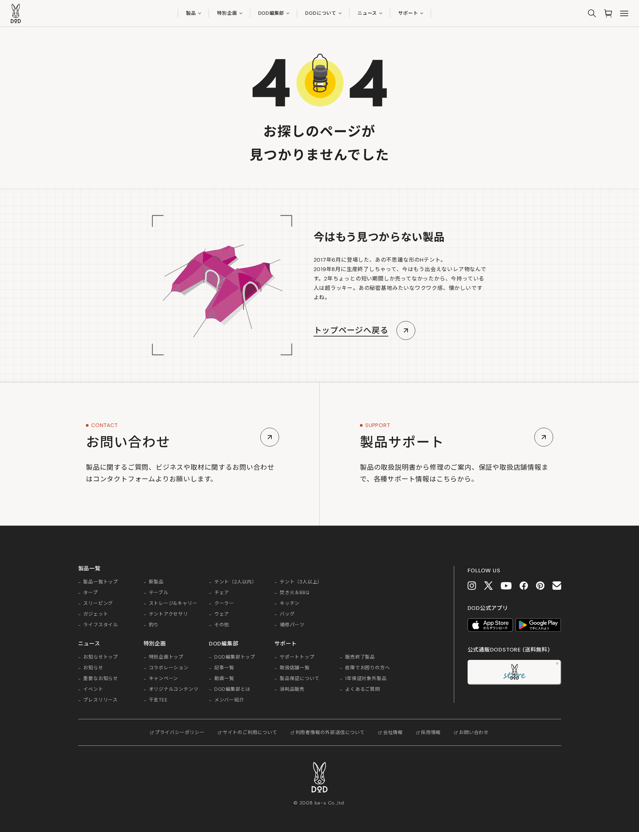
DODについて (320, 13)
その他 (221, 625)
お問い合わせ (474, 732)
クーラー (224, 603)
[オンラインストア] (608, 13)
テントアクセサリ (168, 614)
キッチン (290, 603)
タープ (90, 592)
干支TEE (158, 700)
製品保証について (299, 678)
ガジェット (95, 614)
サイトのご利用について (250, 732)
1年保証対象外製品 (365, 678)
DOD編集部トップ (234, 657)
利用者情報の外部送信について (330, 732)
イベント (93, 689)
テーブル (158, 592)
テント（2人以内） (235, 582)
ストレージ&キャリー (173, 603)
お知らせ (93, 668)
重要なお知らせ (100, 678)
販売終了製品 (360, 657)
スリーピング (98, 603)
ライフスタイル (100, 625)
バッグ (287, 614)
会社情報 (393, 732)
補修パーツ (292, 625)
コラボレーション (169, 668)
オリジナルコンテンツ (174, 689)
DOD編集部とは (232, 689)
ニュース (367, 13)
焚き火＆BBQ (295, 592)
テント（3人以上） (301, 582)
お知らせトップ (100, 657)
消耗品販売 (292, 689)
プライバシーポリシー (180, 732)
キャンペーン (163, 678)
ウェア (221, 614)
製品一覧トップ (100, 582)
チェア (221, 592)
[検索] (592, 13)
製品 (191, 13)
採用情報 (431, 732)
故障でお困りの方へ (367, 668)
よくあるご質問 (362, 689)
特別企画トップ (166, 657)
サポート (408, 13)
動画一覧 (224, 678)
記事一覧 (224, 668)
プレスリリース (100, 700)
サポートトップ (297, 657)
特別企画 (227, 13)
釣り (154, 625)
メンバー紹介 (229, 700)
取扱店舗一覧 (295, 668)
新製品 (156, 582)
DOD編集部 (271, 13)
